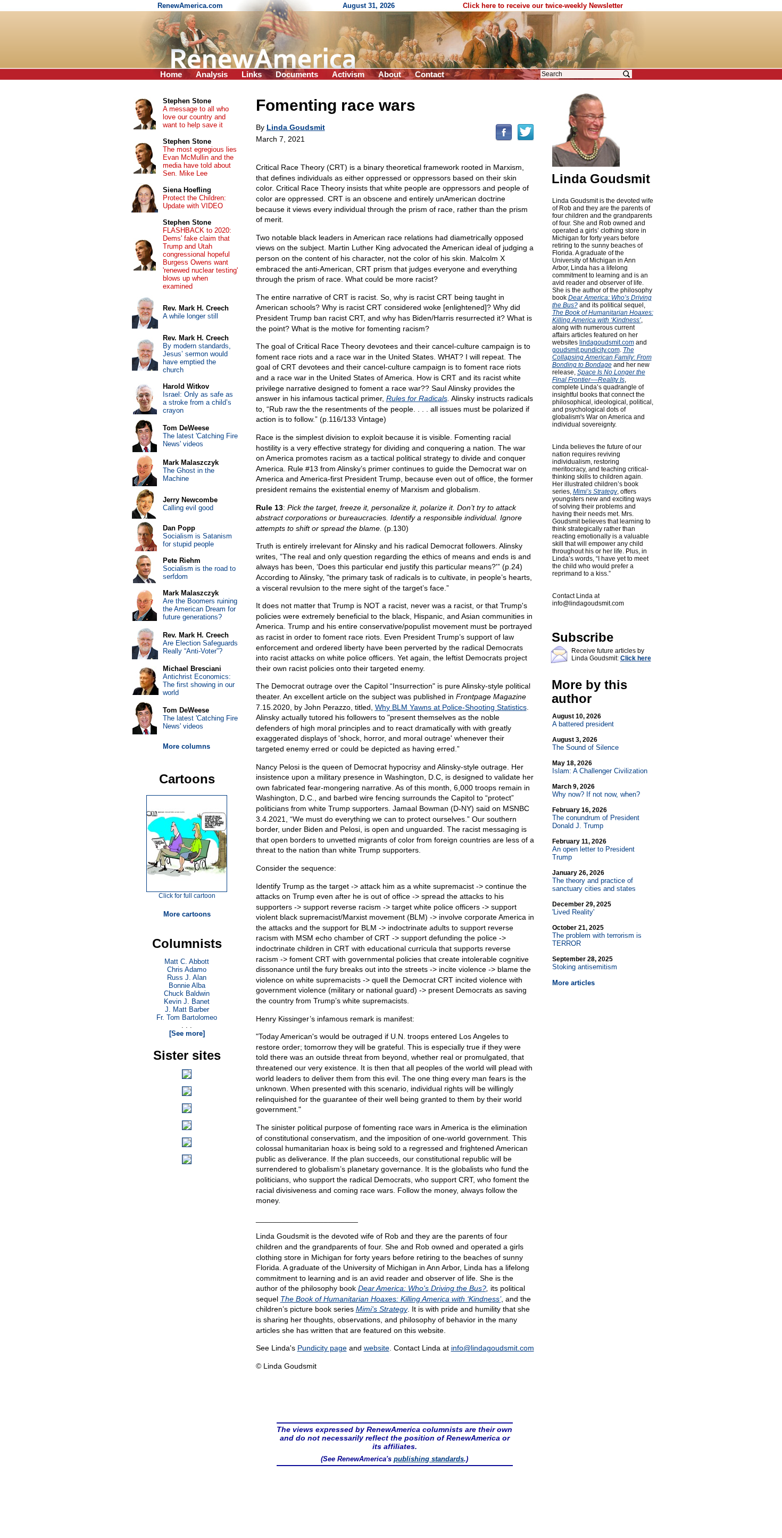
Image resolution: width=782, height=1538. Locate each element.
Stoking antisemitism (584, 963)
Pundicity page (322, 1348)
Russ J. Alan (186, 977)
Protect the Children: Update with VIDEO (194, 202)
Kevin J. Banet (187, 1001)
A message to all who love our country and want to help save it (196, 117)
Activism (348, 74)
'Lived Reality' (581, 908)
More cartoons (187, 914)
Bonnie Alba (187, 985)
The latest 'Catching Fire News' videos (200, 440)
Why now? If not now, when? (596, 790)
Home (171, 74)
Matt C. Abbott (186, 962)
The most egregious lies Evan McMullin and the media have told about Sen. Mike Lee (200, 161)
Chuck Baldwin (187, 993)
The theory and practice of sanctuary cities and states (594, 881)
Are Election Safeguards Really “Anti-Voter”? (200, 647)
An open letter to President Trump (593, 849)
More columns (186, 746)
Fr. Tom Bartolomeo (186, 1017)
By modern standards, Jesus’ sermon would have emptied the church (197, 358)
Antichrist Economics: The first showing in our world (199, 685)
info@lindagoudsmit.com (492, 1348)
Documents (297, 74)
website (376, 1348)
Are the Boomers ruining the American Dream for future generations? (200, 609)
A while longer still (190, 316)
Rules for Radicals (416, 398)
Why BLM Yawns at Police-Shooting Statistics (451, 707)
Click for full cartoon (187, 895)
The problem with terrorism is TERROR (597, 935)
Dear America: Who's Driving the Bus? (422, 1288)
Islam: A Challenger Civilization (599, 767)
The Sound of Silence (585, 743)
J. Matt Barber (187, 1009)
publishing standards (429, 1459)
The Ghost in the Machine (188, 474)
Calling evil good (188, 508)
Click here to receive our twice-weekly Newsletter (543, 6)
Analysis (212, 74)
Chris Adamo (186, 969)
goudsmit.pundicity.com (586, 350)
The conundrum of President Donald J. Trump (595, 818)
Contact (429, 74)
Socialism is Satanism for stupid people (197, 540)
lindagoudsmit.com (606, 342)
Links (252, 74)
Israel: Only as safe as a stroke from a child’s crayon (198, 402)
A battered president (583, 720)
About (389, 74)
